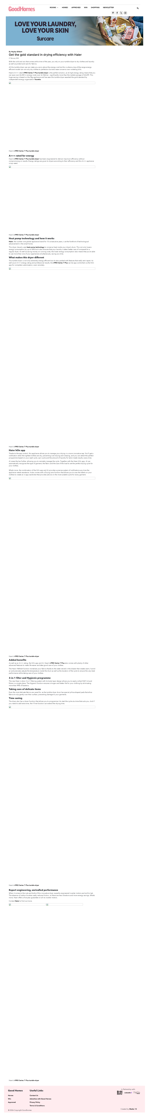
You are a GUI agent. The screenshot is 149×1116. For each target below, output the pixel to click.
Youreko (37, 79)
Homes (65, 7)
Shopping (95, 7)
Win (85, 7)
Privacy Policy (35, 1102)
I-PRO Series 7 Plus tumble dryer (35, 73)
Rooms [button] (53, 7)
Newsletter (108, 7)
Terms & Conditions (37, 1106)
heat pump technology (35, 247)
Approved (76, 7)
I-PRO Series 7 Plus (60, 263)
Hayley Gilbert (16, 52)
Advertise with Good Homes (40, 1099)
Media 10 (133, 1109)
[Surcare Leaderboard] (74, 31)
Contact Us (34, 1095)
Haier (11, 241)
